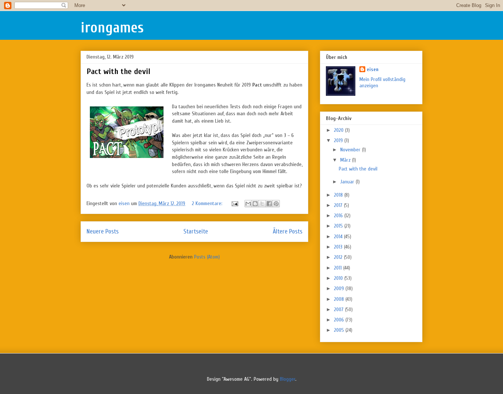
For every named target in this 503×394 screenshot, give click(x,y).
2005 (339, 330)
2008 (339, 299)
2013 (339, 247)
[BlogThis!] (255, 203)
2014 (339, 236)
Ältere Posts (287, 231)
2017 (339, 205)
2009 (339, 288)
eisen (373, 69)
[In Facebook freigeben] (269, 203)
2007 (339, 309)
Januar (348, 182)
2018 (339, 195)
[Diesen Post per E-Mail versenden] (248, 203)
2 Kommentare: (208, 203)
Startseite (195, 231)
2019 (339, 140)
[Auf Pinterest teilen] (276, 203)
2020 (339, 130)
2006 (339, 320)
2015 (339, 226)
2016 (339, 215)
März (346, 160)
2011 (338, 268)
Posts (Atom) (207, 257)
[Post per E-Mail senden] (234, 203)
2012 (339, 257)
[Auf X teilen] (262, 203)
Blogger (287, 379)
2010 (339, 278)
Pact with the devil (118, 71)
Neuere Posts (103, 231)
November (351, 150)
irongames (112, 27)
